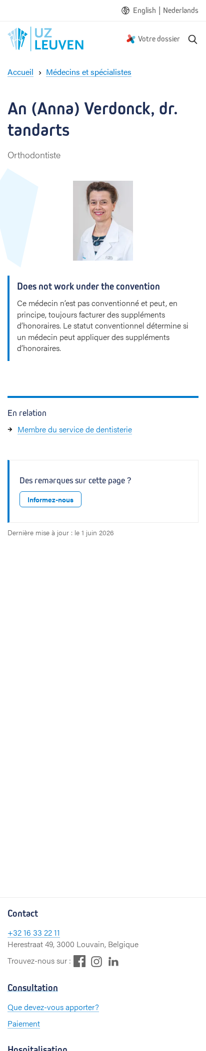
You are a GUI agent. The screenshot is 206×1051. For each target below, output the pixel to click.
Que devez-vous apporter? (53, 1007)
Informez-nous (51, 499)
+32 (16, 932)
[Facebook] (80, 961)
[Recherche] (193, 39)
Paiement (24, 1023)
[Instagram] (96, 961)
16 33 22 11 (42, 932)
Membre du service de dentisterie (75, 429)
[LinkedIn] (114, 961)
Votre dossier (159, 38)
